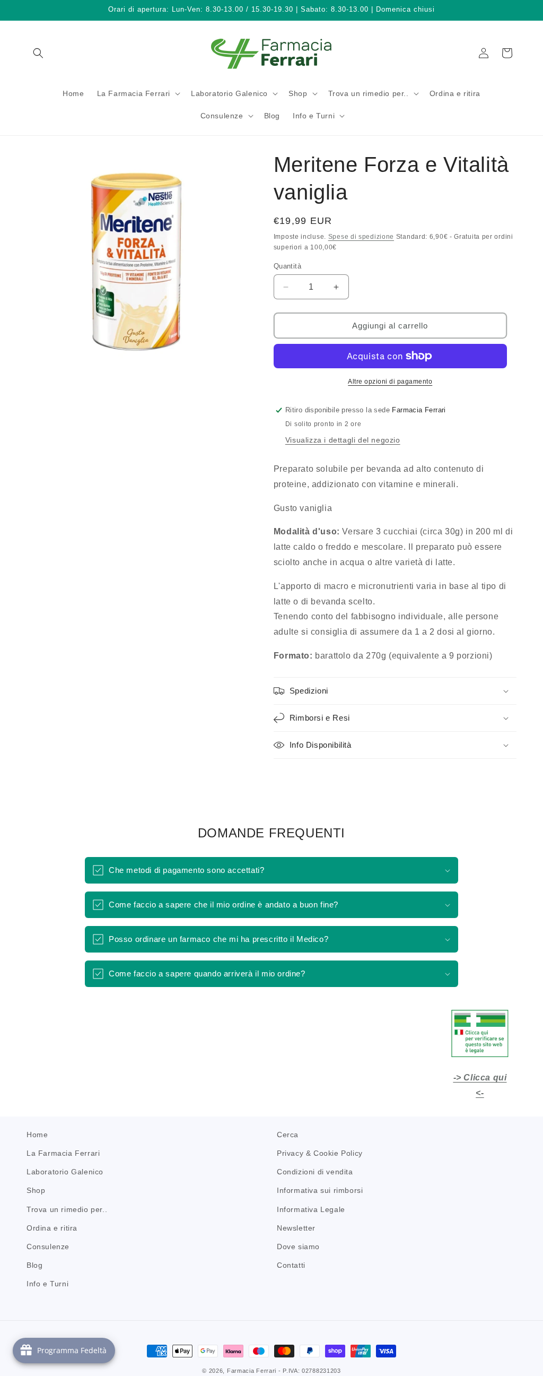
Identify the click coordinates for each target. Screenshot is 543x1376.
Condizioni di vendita (315, 1171)
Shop (36, 1190)
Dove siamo (298, 1246)
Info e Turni (47, 1283)
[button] (38, 53)
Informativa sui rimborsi (320, 1190)
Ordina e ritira (52, 1228)
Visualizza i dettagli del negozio (342, 440)
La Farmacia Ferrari (63, 1153)
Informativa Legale (311, 1209)
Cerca (288, 1134)
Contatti (291, 1265)
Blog (34, 1265)
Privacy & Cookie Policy (320, 1153)
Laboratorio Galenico (65, 1171)
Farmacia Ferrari (251, 1371)
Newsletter (296, 1228)
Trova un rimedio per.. (67, 1209)
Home (37, 1134)
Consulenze (48, 1246)
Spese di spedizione (361, 236)
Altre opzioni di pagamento (390, 381)
